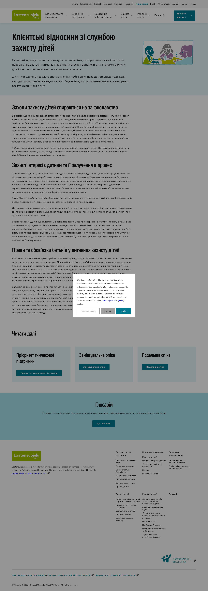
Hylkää (108, 311)
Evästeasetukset (88, 311)
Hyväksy (123, 311)
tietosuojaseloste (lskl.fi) (113, 300)
